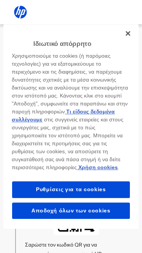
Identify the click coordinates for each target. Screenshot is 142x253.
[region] (70, 126)
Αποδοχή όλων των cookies (71, 210)
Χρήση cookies (97, 167)
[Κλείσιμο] (128, 33)
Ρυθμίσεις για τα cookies (71, 189)
